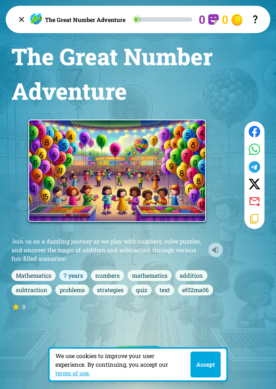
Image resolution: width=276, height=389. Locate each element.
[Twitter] (254, 184)
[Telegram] (254, 167)
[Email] (254, 201)
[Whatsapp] (254, 149)
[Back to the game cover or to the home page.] (21, 19)
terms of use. (72, 373)
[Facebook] (254, 132)
